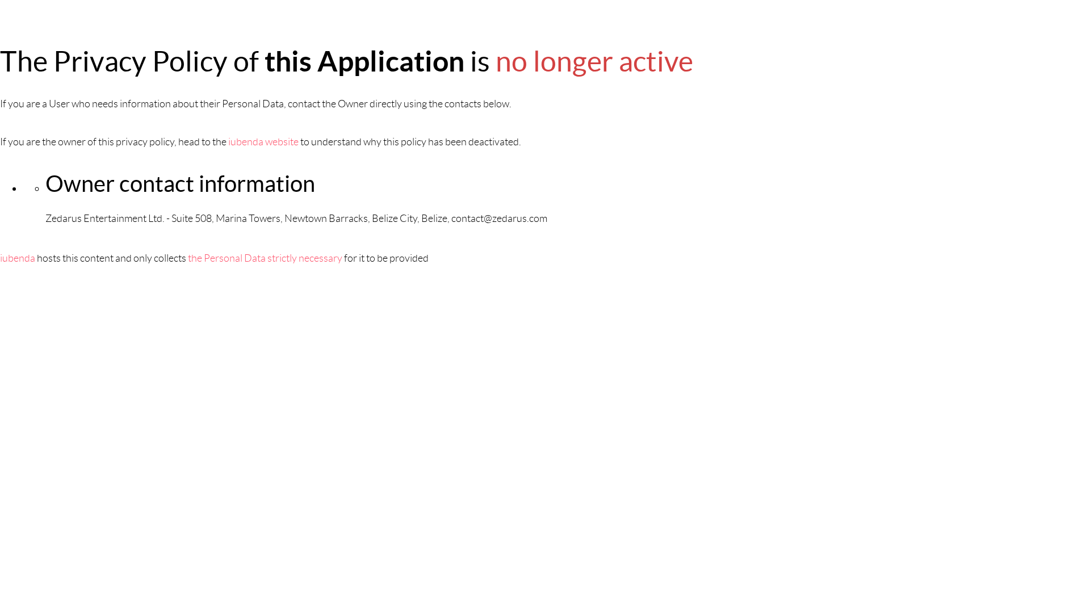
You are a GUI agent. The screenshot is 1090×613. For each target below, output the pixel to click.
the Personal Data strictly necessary (265, 258)
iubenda (17, 258)
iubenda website (263, 142)
